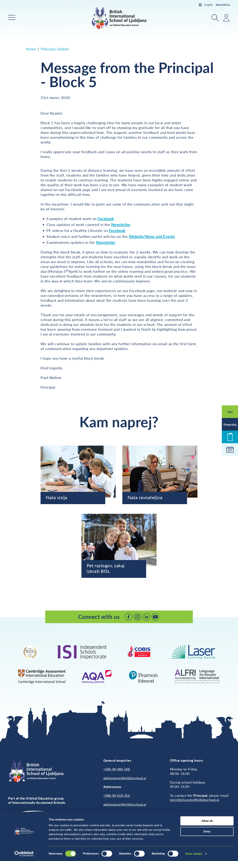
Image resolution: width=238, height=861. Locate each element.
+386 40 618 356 (116, 795)
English (208, 4)
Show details (193, 853)
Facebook (105, 218)
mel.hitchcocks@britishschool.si (194, 800)
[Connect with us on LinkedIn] (146, 617)
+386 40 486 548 (116, 769)
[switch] (107, 854)
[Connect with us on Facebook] (128, 617)
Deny (207, 831)
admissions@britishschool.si (124, 778)
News (31, 49)
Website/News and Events (152, 236)
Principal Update (55, 49)
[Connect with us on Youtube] (155, 617)
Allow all (207, 820)
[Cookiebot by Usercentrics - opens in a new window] (24, 854)
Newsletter (121, 224)
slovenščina (223, 4)
